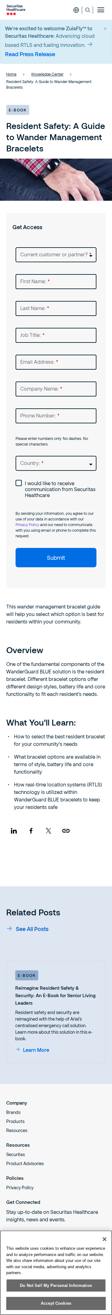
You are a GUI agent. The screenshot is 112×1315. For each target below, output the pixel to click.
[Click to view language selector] (76, 10)
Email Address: (39, 362)
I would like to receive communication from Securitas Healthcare (60, 489)
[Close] (104, 1239)
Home (11, 74)
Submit (56, 557)
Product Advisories (25, 1163)
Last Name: (34, 308)
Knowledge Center (47, 74)
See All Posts (32, 928)
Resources (16, 1130)
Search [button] (87, 10)
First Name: (35, 281)
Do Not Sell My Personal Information (56, 1285)
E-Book (27, 975)
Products (15, 1121)
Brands (13, 1112)
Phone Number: (39, 415)
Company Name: (41, 389)
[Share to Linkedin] (13, 830)
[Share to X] (48, 830)
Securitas (15, 1154)
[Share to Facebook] (31, 830)
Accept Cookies (56, 1303)
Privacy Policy (27, 524)
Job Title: (32, 335)
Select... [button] (24, 250)
